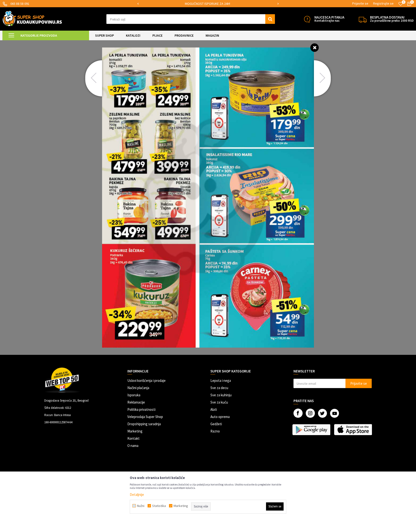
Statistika (159, 505)
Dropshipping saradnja (144, 424)
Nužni (140, 505)
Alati (213, 409)
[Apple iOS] (353, 429)
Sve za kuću (219, 402)
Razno (215, 431)
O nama (132, 445)
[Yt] (334, 413)
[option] (208, 3)
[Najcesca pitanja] (307, 19)
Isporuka (133, 395)
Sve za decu (219, 388)
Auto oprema (220, 416)
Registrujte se (383, 3)
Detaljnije (137, 494)
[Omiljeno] (400, 4)
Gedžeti (216, 424)
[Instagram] (310, 413)
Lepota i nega (220, 380)
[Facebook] (298, 413)
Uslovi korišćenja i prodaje (146, 380)
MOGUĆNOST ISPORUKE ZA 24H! (207, 3)
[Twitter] (322, 413)
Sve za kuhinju (221, 395)
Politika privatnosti (141, 409)
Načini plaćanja (138, 388)
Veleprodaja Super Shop (145, 416)
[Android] (312, 429)
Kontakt (133, 438)
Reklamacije (136, 402)
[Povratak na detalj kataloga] (314, 47)
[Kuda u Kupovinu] (32, 18)
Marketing (135, 431)
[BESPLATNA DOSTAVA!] (362, 19)
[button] (190, 19)
